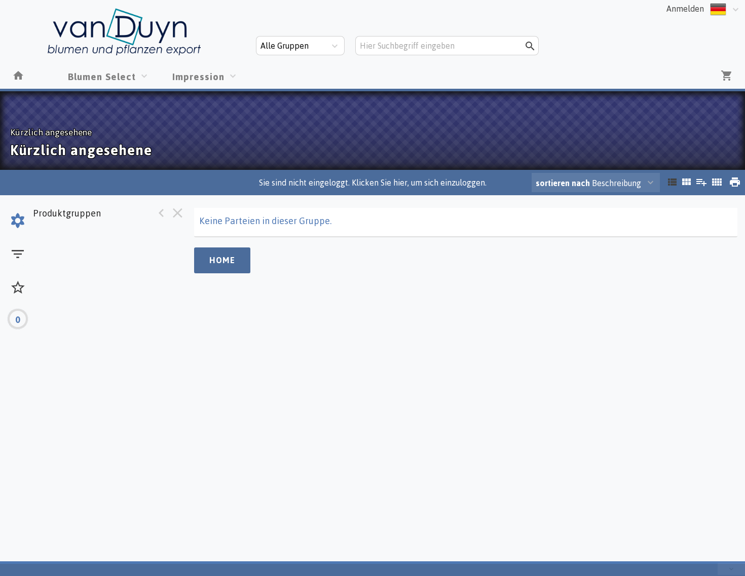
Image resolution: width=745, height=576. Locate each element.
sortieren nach (564, 183)
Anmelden (685, 9)
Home (222, 260)
